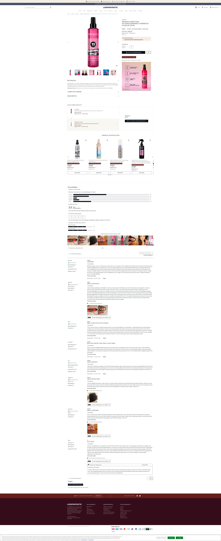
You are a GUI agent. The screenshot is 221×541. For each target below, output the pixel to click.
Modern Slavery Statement (108, 513)
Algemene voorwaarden (108, 506)
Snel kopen (77, 172)
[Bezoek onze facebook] (137, 495)
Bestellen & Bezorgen (107, 508)
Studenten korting (123, 517)
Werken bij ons (123, 516)
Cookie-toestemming (71, 516)
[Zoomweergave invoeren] (116, 65)
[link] (205, 7)
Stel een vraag (145, 28)
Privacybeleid (106, 509)
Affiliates (122, 509)
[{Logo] (110, 7)
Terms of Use (91, 539)
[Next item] (153, 157)
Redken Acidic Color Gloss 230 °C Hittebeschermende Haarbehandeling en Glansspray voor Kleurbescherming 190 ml (141, 162)
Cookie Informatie (106, 510)
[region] (110, 538)
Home (69, 13)
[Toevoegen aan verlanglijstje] (149, 52)
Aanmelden (98, 495)
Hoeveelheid (125, 44)
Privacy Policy (84, 539)
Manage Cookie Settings (161, 537)
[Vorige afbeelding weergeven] (68, 42)
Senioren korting (123, 513)
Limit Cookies (171, 537)
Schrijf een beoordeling (136, 28)
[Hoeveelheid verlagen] (123, 46)
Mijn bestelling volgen (91, 513)
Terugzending (89, 509)
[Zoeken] (50, 7)
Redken (77, 13)
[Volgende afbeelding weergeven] (118, 42)
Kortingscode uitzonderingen (109, 512)
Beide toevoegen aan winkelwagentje (136, 120)
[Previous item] (68, 157)
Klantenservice (89, 506)
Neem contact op (90, 512)
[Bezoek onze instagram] (140, 495)
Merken (72, 13)
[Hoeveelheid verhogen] (131, 46)
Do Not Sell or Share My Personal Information (73, 518)
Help (88, 508)
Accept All (179, 537)
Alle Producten (123, 514)
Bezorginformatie (90, 510)
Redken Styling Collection (85, 13)
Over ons (122, 506)
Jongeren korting (123, 512)
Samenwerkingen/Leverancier (126, 510)
